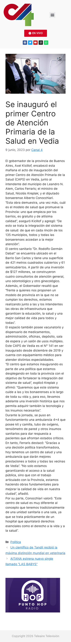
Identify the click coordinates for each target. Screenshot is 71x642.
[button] (52, 15)
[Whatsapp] (46, 42)
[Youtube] (35, 42)
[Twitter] (30, 42)
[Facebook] (25, 42)
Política (15, 542)
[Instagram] (41, 42)
